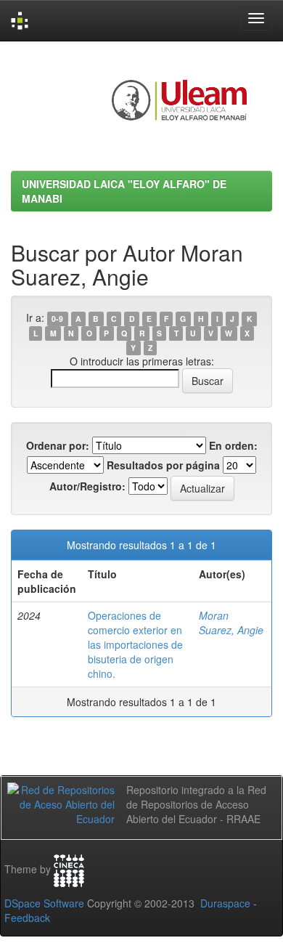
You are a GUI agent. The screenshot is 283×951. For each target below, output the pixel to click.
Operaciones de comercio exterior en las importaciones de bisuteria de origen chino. (135, 644)
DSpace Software (44, 903)
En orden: (233, 445)
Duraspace (225, 903)
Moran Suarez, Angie (231, 622)
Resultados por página (163, 465)
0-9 (57, 318)
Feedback (27, 917)
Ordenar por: (57, 445)
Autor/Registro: (87, 486)
